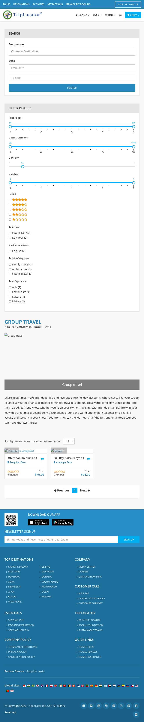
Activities (38, 4)
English (82, 15)
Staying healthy (18, 630)
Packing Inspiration (21, 625)
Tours (6, 4)
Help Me (84, 593)
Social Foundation (91, 625)
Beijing (46, 566)
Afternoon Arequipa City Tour (27, 458)
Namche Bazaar (18, 566)
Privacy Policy (17, 651)
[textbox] (73, 51)
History (18, 301)
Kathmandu (49, 586)
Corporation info (90, 576)
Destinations (21, 4)
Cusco (12, 596)
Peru (23, 462)
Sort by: (9, 441)
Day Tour (19, 237)
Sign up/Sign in (128, 4)
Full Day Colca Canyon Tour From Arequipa (81, 458)
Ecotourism (21, 292)
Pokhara (14, 576)
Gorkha (47, 576)
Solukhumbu (50, 581)
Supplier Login (35, 671)
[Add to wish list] (8, 452)
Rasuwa (46, 596)
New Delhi (14, 586)
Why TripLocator (89, 620)
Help (110, 15)
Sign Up (129, 539)
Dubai (45, 591)
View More (15, 601)
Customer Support (91, 603)
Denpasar (48, 571)
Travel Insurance (90, 656)
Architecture (22, 269)
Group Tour (21, 233)
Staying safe (16, 620)
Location (37, 441)
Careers (83, 571)
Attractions (55, 4)
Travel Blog (86, 647)
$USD (96, 15)
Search (72, 87)
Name (18, 441)
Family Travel (22, 264)
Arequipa (15, 462)
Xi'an (11, 591)
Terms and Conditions (22, 647)
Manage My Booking (78, 4)
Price (27, 441)
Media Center (87, 566)
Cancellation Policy (92, 598)
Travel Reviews (88, 651)
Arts (16, 287)
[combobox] (72, 52)
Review (48, 441)
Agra (11, 581)
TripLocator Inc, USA (39, 706)
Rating (57, 441)
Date (12, 61)
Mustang (14, 571)
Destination (16, 44)
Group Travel (22, 274)
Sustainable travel (91, 630)
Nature (18, 296)
